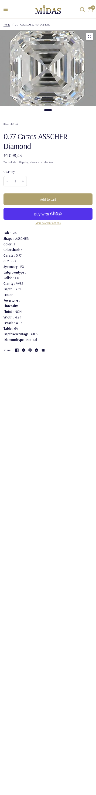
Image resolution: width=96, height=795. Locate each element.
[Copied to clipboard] (43, 350)
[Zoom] (89, 36)
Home (6, 24)
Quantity (9, 172)
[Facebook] (17, 350)
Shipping (23, 162)
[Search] (82, 9)
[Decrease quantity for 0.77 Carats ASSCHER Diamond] (7, 181)
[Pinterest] (30, 350)
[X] (23, 350)
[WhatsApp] (36, 350)
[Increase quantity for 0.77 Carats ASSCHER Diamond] (23, 181)
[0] (89, 9)
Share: (7, 350)
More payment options (48, 223)
